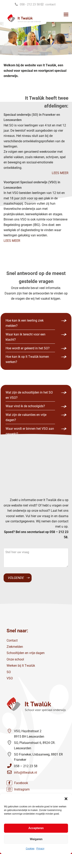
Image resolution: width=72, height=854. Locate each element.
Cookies (30, 848)
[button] (66, 799)
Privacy (40, 848)
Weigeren (36, 839)
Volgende (16, 578)
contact (50, 4)
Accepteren (36, 828)
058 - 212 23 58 (30, 4)
